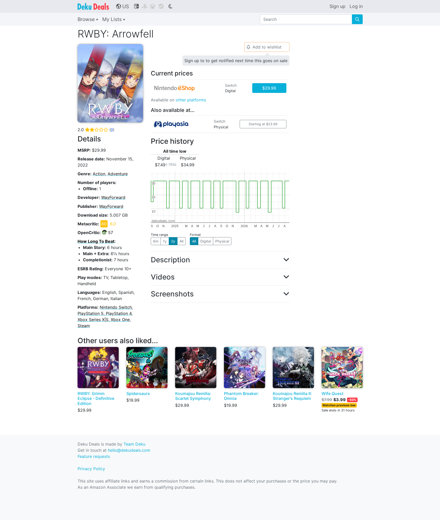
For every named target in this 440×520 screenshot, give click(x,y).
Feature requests (94, 456)
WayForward (113, 197)
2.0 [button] (96, 129)
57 (110, 232)
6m (155, 241)
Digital (205, 241)
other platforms (191, 99)
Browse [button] (87, 19)
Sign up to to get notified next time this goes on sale (235, 60)
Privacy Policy (91, 468)
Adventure (118, 173)
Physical (222, 241)
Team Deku (134, 444)
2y (173, 241)
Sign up (337, 6)
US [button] (122, 6)
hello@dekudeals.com (129, 450)
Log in (356, 6)
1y (165, 241)
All (181, 241)
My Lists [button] (112, 19)
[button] (220, 260)
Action (99, 173)
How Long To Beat (96, 241)
